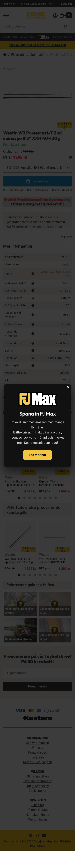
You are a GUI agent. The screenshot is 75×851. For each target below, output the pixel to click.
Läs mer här (37, 455)
